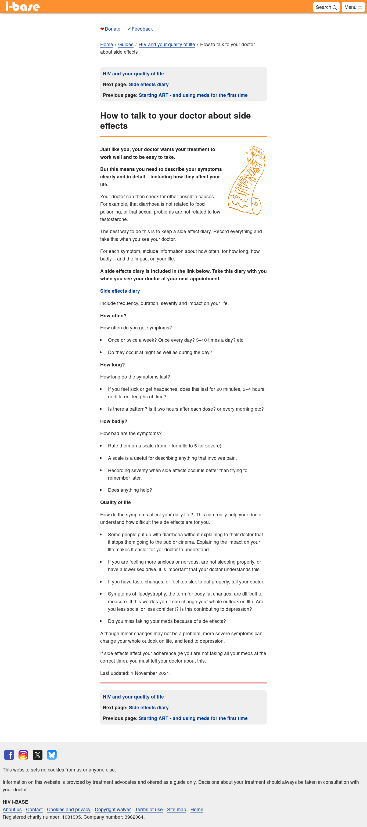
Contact (34, 809)
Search (324, 6)
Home (106, 44)
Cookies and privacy (69, 809)
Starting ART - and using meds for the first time (193, 94)
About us (12, 809)
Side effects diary (149, 84)
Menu (351, 6)
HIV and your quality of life (133, 73)
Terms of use (149, 809)
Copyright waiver (113, 809)
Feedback (142, 28)
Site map (176, 809)
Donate (112, 28)
